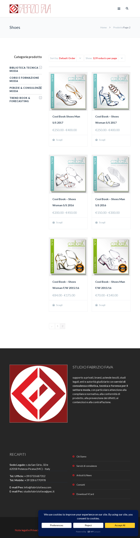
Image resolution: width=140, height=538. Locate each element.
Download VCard (85, 494)
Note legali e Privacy (27, 530)
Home (103, 27)
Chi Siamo (81, 456)
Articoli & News (84, 475)
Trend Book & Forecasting (20, 99)
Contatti (80, 484)
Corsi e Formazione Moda (24, 79)
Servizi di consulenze (86, 466)
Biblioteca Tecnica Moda (24, 69)
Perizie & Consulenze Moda (26, 89)
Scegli (59, 139)
